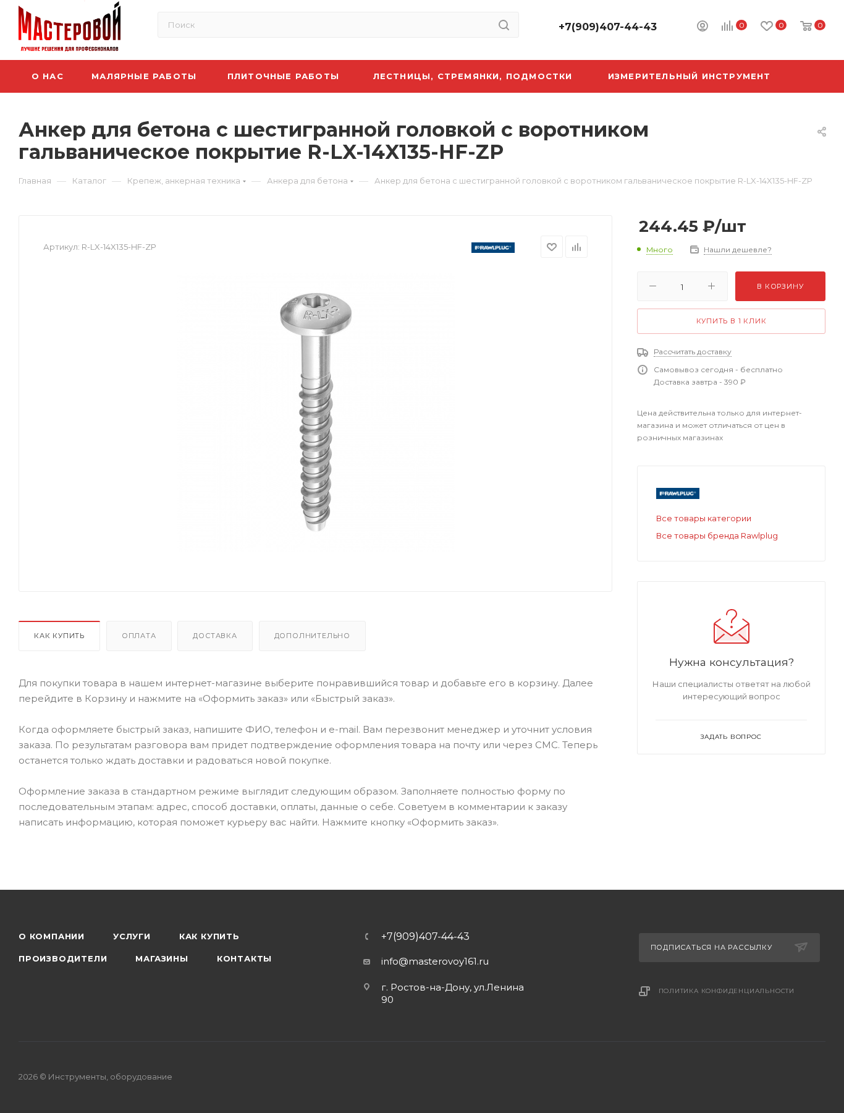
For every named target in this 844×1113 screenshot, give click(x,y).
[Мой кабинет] (702, 27)
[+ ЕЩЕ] (806, 76)
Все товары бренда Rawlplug (717, 535)
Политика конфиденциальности (727, 991)
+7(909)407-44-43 (608, 27)
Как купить (59, 635)
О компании (52, 936)
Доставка (215, 635)
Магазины (161, 958)
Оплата (139, 635)
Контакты (244, 958)
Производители (63, 958)
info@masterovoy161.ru (435, 961)
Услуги (132, 936)
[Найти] (504, 25)
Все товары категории (703, 518)
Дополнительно (312, 635)
